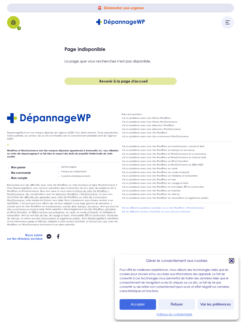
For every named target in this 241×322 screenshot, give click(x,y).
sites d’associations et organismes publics (58, 218)
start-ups (15, 218)
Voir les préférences (215, 304)
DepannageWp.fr (97, 218)
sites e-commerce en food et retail (25, 209)
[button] (231, 260)
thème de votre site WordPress (91, 191)
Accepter (138, 304)
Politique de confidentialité (174, 314)
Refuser (177, 304)
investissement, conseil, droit (61, 206)
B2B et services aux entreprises (48, 212)
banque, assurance (88, 206)
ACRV (71, 132)
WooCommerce (15, 194)
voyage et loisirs (60, 215)
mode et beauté (89, 212)
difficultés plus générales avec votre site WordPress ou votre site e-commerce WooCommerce (57, 199)
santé (72, 212)
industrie (113, 215)
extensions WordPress (67, 194)
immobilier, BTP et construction (89, 215)
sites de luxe (41, 215)
